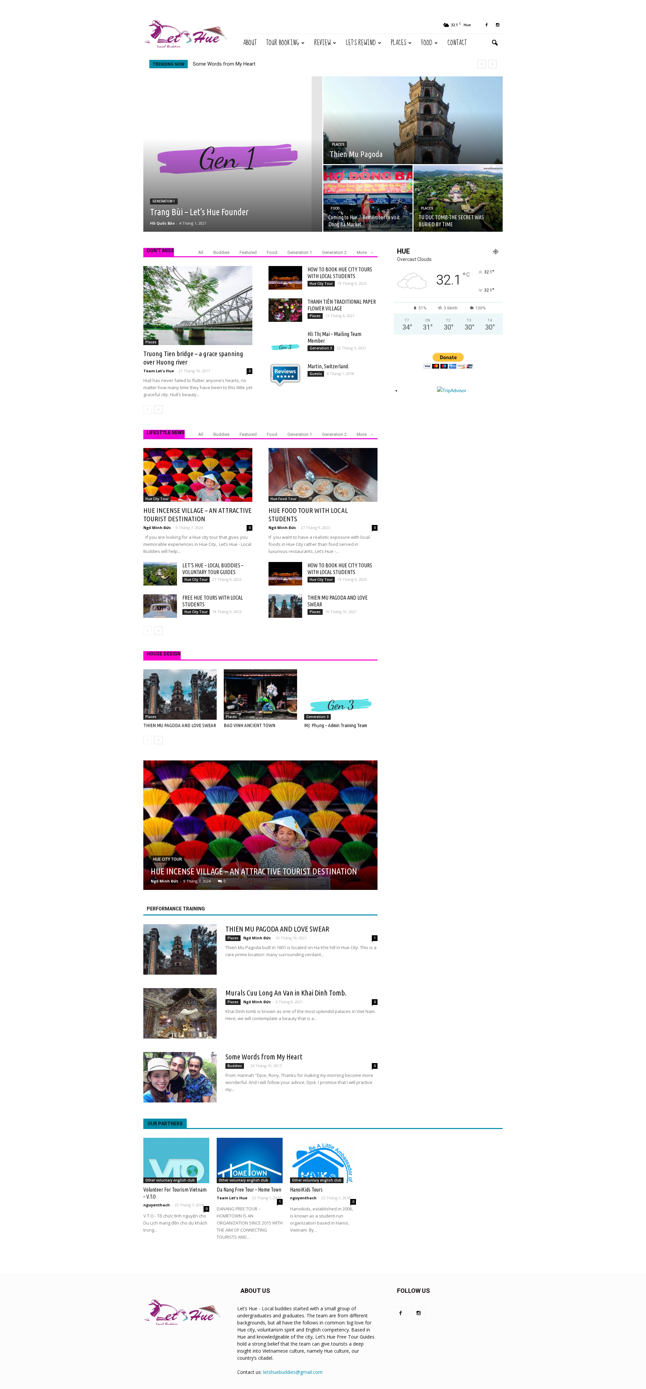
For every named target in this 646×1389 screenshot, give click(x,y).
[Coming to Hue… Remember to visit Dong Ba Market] (367, 198)
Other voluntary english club (170, 1180)
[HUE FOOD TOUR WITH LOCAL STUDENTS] (323, 475)
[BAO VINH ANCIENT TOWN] (260, 694)
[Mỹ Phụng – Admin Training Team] (341, 694)
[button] (495, 43)
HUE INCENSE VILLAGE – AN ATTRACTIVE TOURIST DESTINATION (266, 64)
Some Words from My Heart (263, 1056)
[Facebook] (486, 25)
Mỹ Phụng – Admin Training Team (335, 725)
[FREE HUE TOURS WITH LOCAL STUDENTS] (160, 606)
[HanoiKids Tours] (323, 1160)
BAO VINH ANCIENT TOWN (249, 725)
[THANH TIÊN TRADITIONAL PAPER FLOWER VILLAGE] (285, 310)
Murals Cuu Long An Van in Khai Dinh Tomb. (286, 992)
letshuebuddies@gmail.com (293, 1372)
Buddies (221, 252)
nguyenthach (156, 1204)
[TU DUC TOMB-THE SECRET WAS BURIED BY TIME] (458, 198)
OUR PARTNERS (165, 1123)
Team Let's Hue (158, 370)
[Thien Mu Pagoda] (413, 120)
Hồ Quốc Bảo (162, 223)
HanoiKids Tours (306, 1190)
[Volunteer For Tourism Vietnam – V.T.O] (176, 1160)
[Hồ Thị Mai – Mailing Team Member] (285, 342)
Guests (316, 373)
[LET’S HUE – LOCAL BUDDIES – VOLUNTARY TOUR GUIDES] (160, 574)
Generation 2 (334, 252)
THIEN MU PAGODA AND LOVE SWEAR (179, 725)
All (200, 252)
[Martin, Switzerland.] (285, 374)
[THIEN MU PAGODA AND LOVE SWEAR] (285, 606)
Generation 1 (163, 201)
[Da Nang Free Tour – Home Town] (250, 1160)
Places (398, 43)
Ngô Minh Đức (157, 527)
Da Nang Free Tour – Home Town (249, 1190)
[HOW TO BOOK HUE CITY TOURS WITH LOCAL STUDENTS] (285, 278)
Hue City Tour (321, 283)
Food (426, 43)
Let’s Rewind (361, 43)
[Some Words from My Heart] (180, 1077)
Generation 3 (321, 348)
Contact (457, 43)
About (250, 43)
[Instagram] (498, 25)
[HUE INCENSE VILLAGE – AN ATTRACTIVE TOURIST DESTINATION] (197, 475)
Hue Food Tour (283, 498)
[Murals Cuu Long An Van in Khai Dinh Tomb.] (180, 1013)
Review (322, 43)
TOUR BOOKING (282, 43)
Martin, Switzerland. (328, 366)
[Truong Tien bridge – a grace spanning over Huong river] (197, 305)
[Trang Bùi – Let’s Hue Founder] (232, 154)
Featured (248, 252)
